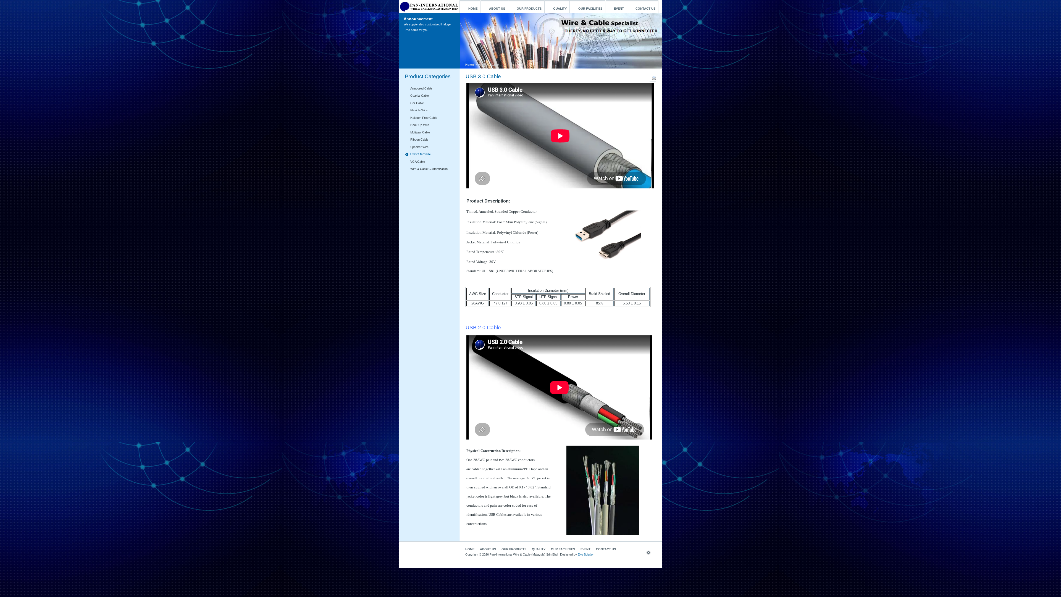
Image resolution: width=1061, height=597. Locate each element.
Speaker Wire (419, 147)
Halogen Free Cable (423, 117)
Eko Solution (586, 554)
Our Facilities (563, 549)
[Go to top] (651, 553)
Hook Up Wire (419, 125)
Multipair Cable (420, 132)
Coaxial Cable (419, 95)
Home (469, 64)
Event (585, 549)
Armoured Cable (421, 88)
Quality (538, 549)
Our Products (513, 549)
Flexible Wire (418, 110)
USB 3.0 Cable (483, 76)
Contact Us (606, 549)
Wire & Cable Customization (429, 168)
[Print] (654, 79)
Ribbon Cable (419, 139)
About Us (488, 549)
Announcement (418, 19)
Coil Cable (417, 103)
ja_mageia (429, 6)
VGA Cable (417, 161)
